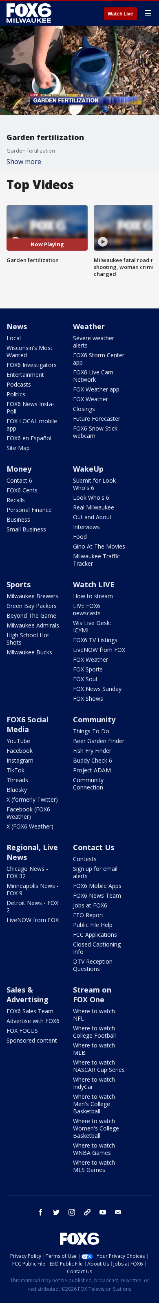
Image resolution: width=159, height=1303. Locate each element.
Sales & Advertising (28, 994)
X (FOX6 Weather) (30, 826)
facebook (40, 1212)
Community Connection (88, 783)
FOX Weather (90, 399)
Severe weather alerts (93, 341)
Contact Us (93, 847)
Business (18, 519)
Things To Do (91, 731)
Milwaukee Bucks (29, 652)
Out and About (92, 517)
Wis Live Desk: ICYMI (92, 626)
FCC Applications (95, 934)
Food (80, 536)
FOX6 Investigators (32, 365)
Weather (89, 326)
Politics (16, 394)
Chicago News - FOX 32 (27, 872)
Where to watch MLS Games (94, 1166)
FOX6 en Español (29, 438)
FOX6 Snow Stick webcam (95, 431)
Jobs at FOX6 (90, 905)
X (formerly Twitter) (32, 799)
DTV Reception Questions (93, 965)
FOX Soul (85, 679)
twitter (56, 1212)
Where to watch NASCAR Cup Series (99, 1065)
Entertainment (25, 374)
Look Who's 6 (91, 497)
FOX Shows (88, 698)
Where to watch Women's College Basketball (96, 1128)
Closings (84, 409)
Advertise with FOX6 (33, 1021)
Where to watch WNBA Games (94, 1149)
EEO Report (88, 915)
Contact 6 (19, 480)
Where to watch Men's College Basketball (94, 1104)
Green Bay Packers (32, 606)
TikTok (15, 770)
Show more (24, 161)
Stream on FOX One (92, 994)
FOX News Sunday (97, 689)
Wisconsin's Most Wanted (30, 351)
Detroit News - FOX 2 (32, 906)
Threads (17, 780)
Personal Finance (29, 510)
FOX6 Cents (22, 490)
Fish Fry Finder (92, 750)
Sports (19, 584)
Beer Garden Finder (98, 741)
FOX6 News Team (97, 895)
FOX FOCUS (22, 1030)
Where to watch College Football (94, 1031)
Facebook (20, 750)
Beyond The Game (31, 615)
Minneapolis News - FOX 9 (33, 889)
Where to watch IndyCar (94, 1083)
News (17, 326)
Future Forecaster (96, 418)
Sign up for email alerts (95, 872)
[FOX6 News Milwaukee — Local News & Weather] (30, 13)
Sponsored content (32, 1040)
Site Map (18, 448)
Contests (85, 859)
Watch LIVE (94, 584)
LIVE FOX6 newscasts (87, 609)
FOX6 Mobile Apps (97, 886)
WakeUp (88, 469)
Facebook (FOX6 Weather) (28, 812)
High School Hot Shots (28, 638)
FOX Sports (88, 669)
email (118, 1212)
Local (14, 338)
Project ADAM (92, 770)
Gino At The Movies (99, 546)
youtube (102, 1212)
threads (87, 1212)
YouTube (18, 741)
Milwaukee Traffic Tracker (96, 559)
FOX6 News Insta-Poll (30, 407)
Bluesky (17, 790)
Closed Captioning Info (97, 947)
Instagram (20, 760)
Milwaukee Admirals (33, 625)
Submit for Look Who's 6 (94, 484)
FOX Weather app (96, 389)
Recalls (16, 500)
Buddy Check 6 (92, 760)
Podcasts (19, 384)
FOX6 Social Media (28, 724)
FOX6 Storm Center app (98, 358)
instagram (71, 1212)
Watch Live (120, 14)
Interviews (86, 527)
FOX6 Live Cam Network (93, 375)
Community (94, 719)
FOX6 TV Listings (95, 640)
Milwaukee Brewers (32, 596)
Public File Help (93, 925)
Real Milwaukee (93, 507)
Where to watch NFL (94, 1014)
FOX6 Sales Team (30, 1011)
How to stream (93, 596)
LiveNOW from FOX (99, 650)
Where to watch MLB (94, 1048)
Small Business (26, 529)
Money (19, 469)
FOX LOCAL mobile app (32, 424)
